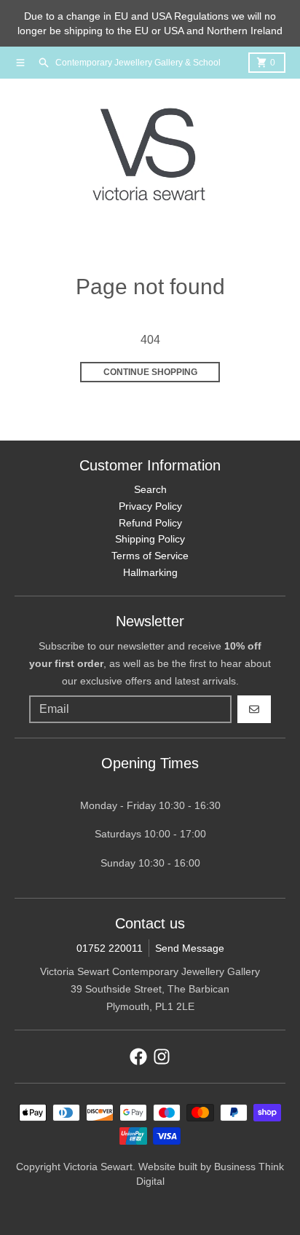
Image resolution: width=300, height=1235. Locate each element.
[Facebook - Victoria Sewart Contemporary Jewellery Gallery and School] (138, 1056)
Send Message (189, 948)
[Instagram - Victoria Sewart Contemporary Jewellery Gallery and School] (161, 1056)
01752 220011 (109, 948)
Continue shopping (150, 372)
